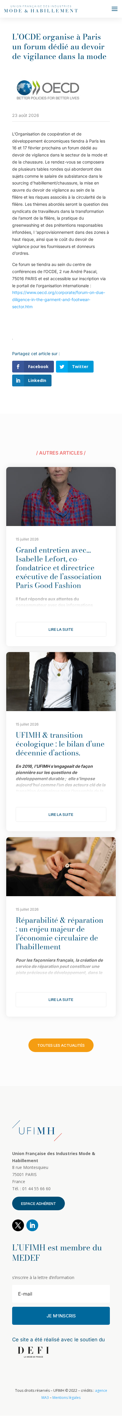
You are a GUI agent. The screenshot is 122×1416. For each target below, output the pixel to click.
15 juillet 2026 (27, 539)
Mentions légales (66, 1397)
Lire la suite (61, 629)
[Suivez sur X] (18, 1225)
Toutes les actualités (61, 1045)
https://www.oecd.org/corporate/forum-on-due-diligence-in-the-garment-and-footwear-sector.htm (58, 299)
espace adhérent (38, 1203)
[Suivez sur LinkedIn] (32, 1225)
